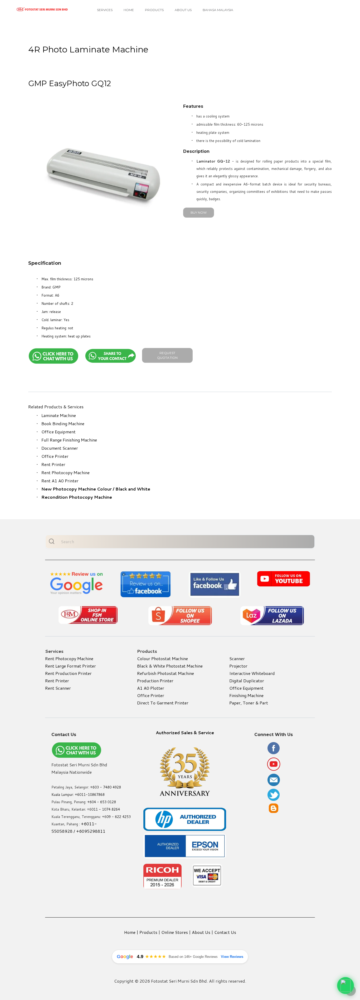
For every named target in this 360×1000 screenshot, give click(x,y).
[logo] (42, 9)
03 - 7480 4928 (108, 787)
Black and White (132, 489)
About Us (183, 10)
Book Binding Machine (62, 423)
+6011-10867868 (90, 794)
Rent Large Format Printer (70, 666)
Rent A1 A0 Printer (60, 481)
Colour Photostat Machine (162, 658)
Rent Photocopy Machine (65, 472)
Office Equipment (58, 432)
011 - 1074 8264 (105, 809)
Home (129, 10)
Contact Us (225, 932)
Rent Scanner (58, 688)
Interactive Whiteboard (252, 673)
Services (105, 10)
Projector (238, 666)
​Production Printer (155, 681)
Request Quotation (167, 355)
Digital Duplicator (246, 681)
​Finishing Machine (246, 695)
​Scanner (237, 658)
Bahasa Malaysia (218, 10)
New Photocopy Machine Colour (76, 489)
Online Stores (174, 932)
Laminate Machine (58, 415)
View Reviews (232, 957)
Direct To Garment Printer (162, 703)
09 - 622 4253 (118, 816)
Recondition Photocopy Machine (76, 497)
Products (154, 10)
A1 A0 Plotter (150, 688)
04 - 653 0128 (104, 802)
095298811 (93, 831)
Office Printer (55, 456)
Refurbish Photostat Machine (165, 673)
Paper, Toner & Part (248, 703)
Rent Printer (53, 464)
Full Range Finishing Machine (69, 440)
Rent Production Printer (68, 673)
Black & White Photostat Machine (170, 666)
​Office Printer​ (150, 695)
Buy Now (199, 212)
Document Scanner (59, 448)
